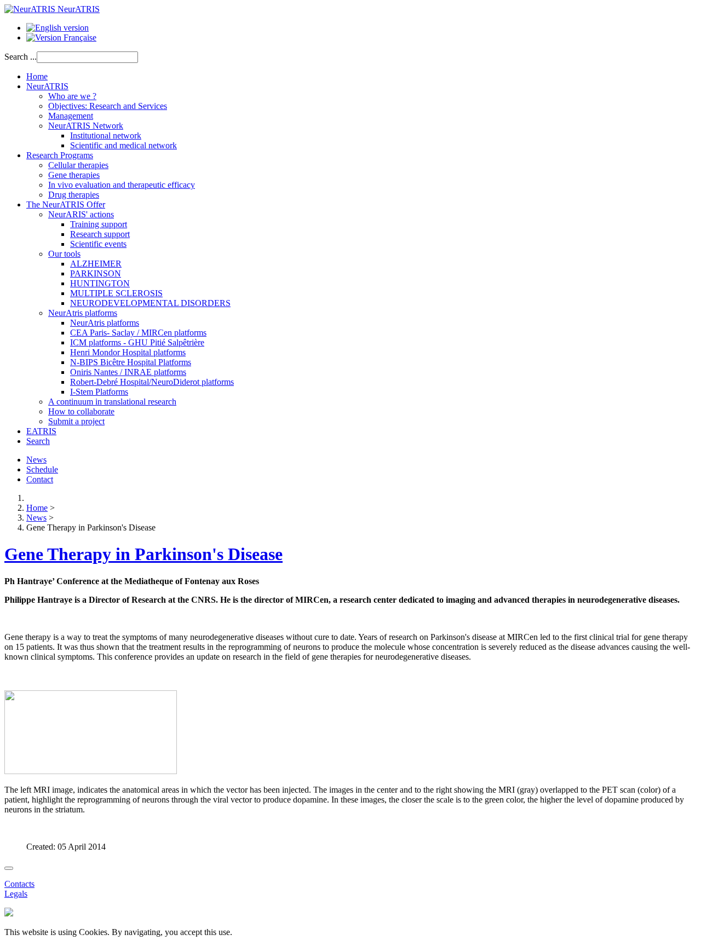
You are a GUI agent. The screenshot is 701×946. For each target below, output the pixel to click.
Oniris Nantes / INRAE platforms (128, 372)
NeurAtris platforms (82, 313)
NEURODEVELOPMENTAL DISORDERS (150, 303)
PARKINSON (95, 273)
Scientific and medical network (123, 145)
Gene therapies (74, 175)
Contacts (19, 884)
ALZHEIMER (96, 263)
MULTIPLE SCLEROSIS (116, 293)
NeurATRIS (47, 86)
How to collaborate (81, 411)
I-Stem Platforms (99, 391)
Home (37, 76)
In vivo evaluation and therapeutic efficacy (121, 184)
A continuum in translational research (112, 401)
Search (38, 441)
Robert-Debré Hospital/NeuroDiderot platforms (152, 382)
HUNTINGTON (100, 283)
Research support (100, 234)
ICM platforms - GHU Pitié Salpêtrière (137, 342)
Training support (98, 224)
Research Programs (59, 155)
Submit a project (76, 421)
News (36, 459)
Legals (15, 893)
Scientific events (98, 244)
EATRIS (41, 431)
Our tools (64, 253)
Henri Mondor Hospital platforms (128, 352)
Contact (39, 479)
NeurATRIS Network (85, 125)
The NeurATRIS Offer (65, 204)
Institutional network (105, 135)
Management (70, 115)
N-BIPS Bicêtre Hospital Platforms (130, 362)
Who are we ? (72, 96)
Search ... (20, 56)
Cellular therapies (78, 165)
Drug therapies (73, 194)
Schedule (42, 469)
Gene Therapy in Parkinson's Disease (143, 554)
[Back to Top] (8, 868)
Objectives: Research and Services (107, 106)
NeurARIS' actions (81, 214)
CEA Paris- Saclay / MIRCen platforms (138, 332)
